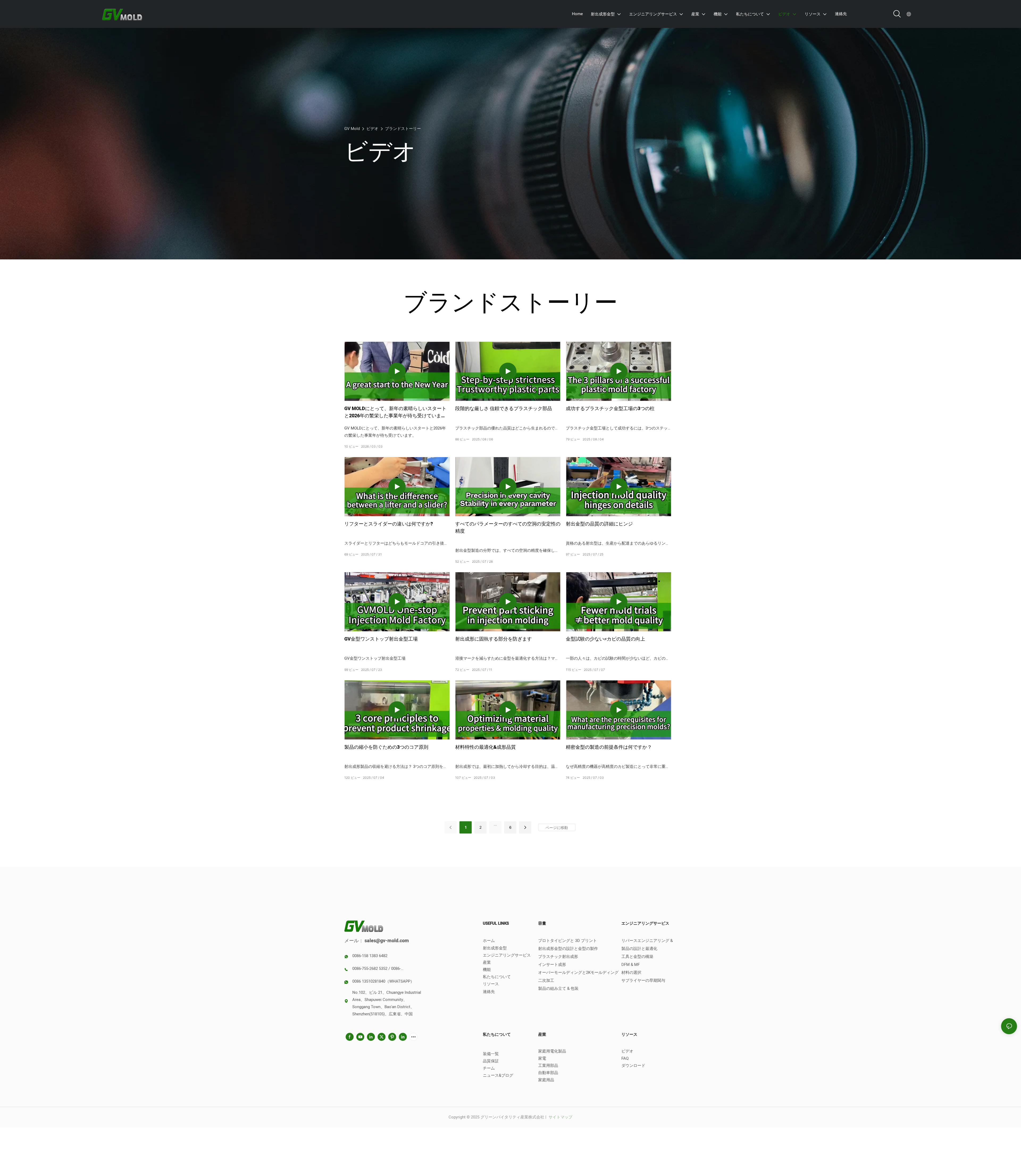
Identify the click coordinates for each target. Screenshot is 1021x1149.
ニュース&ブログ (498, 1075)
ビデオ (372, 129)
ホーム (489, 941)
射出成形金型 (495, 948)
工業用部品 (548, 1065)
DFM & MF (630, 964)
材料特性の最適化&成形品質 (485, 747)
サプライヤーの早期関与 (643, 980)
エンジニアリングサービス (507, 955)
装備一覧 (491, 1054)
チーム (489, 1068)
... (495, 824)
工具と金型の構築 (637, 956)
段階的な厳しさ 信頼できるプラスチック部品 (503, 408)
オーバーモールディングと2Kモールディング (578, 972)
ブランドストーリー (403, 129)
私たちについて (497, 977)
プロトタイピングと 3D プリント (567, 941)
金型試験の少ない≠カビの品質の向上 (605, 639)
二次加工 (546, 980)
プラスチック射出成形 (558, 956)
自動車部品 (548, 1073)
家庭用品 (546, 1080)
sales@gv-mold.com (387, 940)
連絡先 (489, 992)
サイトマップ (559, 1117)
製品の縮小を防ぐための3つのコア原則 (386, 747)
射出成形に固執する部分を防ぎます (493, 639)
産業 (487, 962)
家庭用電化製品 (552, 1051)
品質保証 (491, 1061)
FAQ (625, 1058)
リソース (491, 984)
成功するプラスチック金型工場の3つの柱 (610, 408)
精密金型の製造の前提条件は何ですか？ (609, 747)
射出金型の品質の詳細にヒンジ (599, 524)
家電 (542, 1058)
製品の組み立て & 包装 (558, 988)
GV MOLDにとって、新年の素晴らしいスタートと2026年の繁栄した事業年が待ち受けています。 (395, 412)
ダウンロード (633, 1065)
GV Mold (352, 129)
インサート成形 (552, 964)
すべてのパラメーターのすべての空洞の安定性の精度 (507, 527)
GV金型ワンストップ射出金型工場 (381, 639)
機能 (487, 970)
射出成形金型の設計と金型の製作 (568, 949)
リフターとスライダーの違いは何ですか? (388, 524)
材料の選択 (631, 972)
